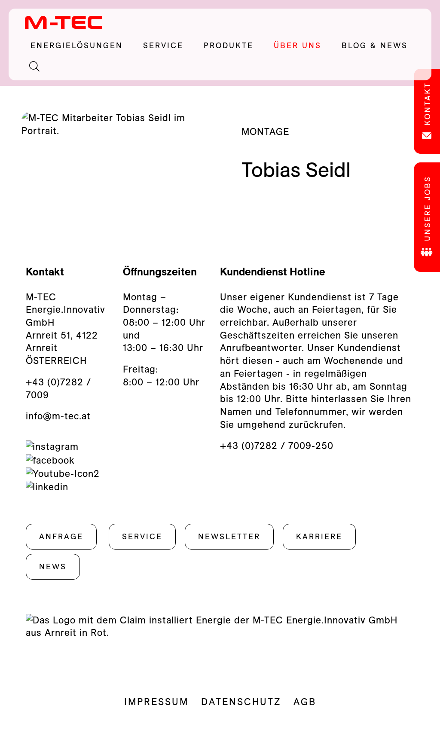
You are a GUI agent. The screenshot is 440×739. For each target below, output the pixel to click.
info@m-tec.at (58, 416)
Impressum (156, 701)
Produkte (234, 45)
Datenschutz (241, 701)
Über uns (303, 45)
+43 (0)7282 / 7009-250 (276, 445)
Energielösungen (82, 45)
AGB (304, 701)
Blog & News (375, 45)
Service (169, 45)
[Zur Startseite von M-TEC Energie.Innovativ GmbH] (63, 22)
